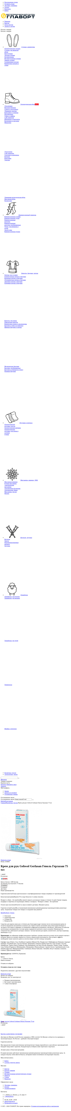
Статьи (6, 1077)
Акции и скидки (9, 26)
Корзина (3, 784)
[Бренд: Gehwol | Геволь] (4, 880)
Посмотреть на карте (11, 1103)
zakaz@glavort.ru (9, 1101)
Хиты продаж (8, 25)
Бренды (6, 23)
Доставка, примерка (10, 5)
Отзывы (7, 1072)
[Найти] (18, 778)
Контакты (7, 9)
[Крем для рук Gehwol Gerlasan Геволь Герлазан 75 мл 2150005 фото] (21, 858)
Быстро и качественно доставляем (11, 1034)
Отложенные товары (11, 794)
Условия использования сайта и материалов (45, 1106)
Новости (7, 1075)
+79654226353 (8, 1096)
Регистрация (9, 801)
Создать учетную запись (12, 1062)
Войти (6, 10)
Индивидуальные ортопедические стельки (17, 1074)
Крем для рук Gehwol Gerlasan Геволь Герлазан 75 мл (17, 1021)
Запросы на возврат (10, 793)
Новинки (7, 21)
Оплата (6, 7)
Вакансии (7, 1079)
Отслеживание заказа (7, 799)
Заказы (6, 791)
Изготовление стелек (11, 2)
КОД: (2, 861)
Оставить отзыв (9, 4)
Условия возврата (9, 1088)
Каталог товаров (9, 1070)
